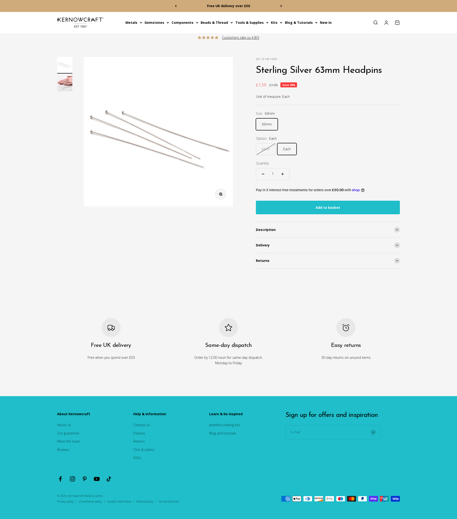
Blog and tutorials (222, 433)
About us (64, 425)
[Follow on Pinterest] (84, 479)
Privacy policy (65, 501)
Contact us (141, 425)
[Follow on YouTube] (97, 479)
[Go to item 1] (64, 65)
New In (326, 22)
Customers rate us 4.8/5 (240, 37)
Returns (139, 441)
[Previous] (176, 6)
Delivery (139, 433)
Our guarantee (68, 433)
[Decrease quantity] (263, 174)
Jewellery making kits (224, 425)
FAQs (137, 457)
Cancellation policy (90, 501)
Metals (131, 22)
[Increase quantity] (282, 174)
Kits (274, 22)
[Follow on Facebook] (60, 479)
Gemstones (154, 22)
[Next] (281, 6)
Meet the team (68, 441)
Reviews (63, 449)
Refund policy (145, 501)
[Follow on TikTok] (109, 479)
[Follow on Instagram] (72, 479)
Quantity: (262, 163)
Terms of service (168, 501)
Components (183, 22)
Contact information (119, 501)
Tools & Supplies (249, 22)
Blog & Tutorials (299, 22)
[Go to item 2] (64, 84)
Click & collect (143, 449)
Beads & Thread (214, 22)
